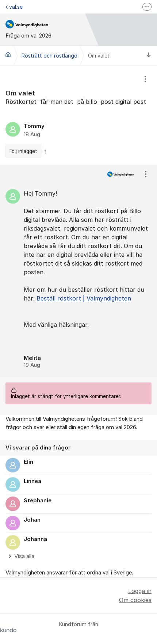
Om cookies (135, 600)
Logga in (140, 590)
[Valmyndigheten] (8, 54)
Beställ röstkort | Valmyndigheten (84, 298)
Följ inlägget (23, 151)
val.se (16, 7)
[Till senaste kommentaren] (149, 56)
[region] (78, 115)
